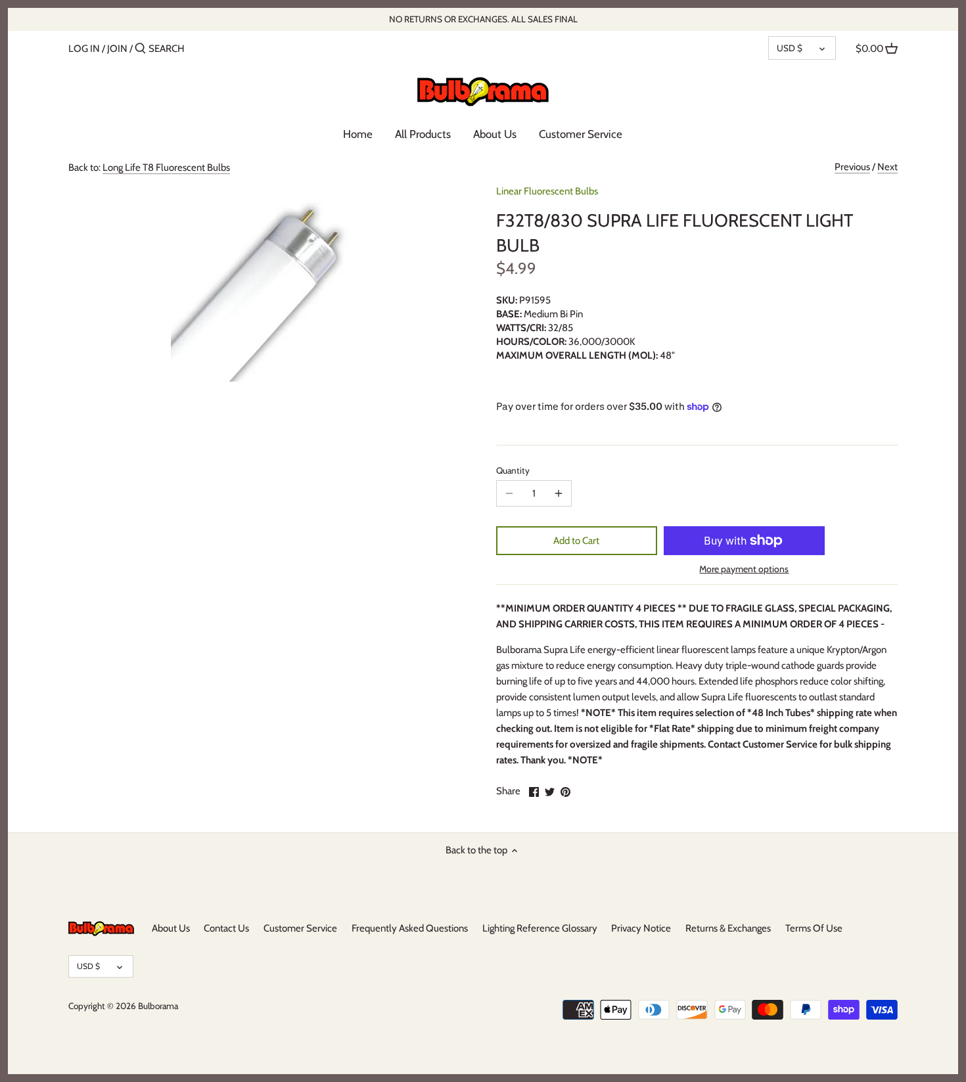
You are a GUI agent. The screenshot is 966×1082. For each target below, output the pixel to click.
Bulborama (158, 1006)
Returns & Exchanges (728, 928)
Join (117, 49)
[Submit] (140, 48)
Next (887, 167)
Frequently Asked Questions (410, 928)
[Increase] (558, 493)
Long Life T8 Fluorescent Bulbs (166, 167)
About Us (171, 928)
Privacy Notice (641, 928)
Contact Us (226, 928)
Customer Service (300, 928)
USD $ (789, 48)
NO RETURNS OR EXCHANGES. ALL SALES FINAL (483, 19)
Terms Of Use (813, 928)
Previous (852, 167)
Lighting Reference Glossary (539, 928)
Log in (84, 49)
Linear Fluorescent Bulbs (547, 191)
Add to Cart (576, 541)
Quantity (513, 470)
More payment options (744, 569)
